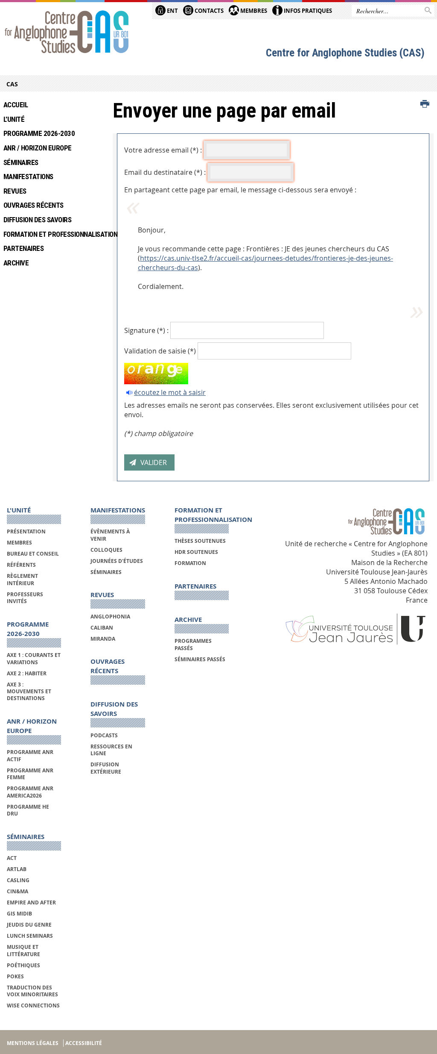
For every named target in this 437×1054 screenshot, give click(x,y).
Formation (190, 563)
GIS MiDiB (19, 913)
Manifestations (28, 176)
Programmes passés (193, 644)
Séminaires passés (200, 659)
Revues (14, 191)
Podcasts (104, 735)
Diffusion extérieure (105, 768)
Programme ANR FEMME (30, 774)
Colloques (106, 549)
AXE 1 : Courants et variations (34, 658)
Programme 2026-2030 (39, 133)
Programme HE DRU (28, 810)
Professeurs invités (25, 598)
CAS (12, 84)
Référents (21, 564)
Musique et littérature (23, 950)
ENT (172, 11)
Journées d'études (116, 561)
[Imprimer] (424, 104)
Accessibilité (83, 1043)
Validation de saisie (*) (160, 351)
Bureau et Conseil (33, 553)
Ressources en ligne (111, 750)
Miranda (102, 638)
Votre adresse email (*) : (163, 150)
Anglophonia (110, 616)
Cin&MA (17, 891)
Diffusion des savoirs (37, 219)
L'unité (13, 119)
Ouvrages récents (33, 205)
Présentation (26, 531)
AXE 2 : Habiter (27, 673)
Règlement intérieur (22, 579)
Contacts (208, 11)
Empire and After (31, 902)
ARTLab (16, 869)
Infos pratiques (307, 11)
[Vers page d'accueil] (67, 33)
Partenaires (23, 248)
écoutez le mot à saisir (170, 392)
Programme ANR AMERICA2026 (30, 792)
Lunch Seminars (30, 935)
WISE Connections (33, 1005)
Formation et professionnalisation (51, 234)
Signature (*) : (146, 330)
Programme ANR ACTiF (30, 755)
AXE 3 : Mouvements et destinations (29, 691)
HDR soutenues (196, 552)
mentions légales (32, 1043)
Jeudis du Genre (30, 924)
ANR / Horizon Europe (37, 148)
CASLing (18, 880)
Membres (253, 11)
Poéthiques (23, 965)
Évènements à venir (110, 535)
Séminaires (20, 162)
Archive (16, 263)
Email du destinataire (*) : (165, 172)
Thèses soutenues (200, 541)
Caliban (101, 627)
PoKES (15, 976)
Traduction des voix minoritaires (32, 991)
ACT (12, 858)
